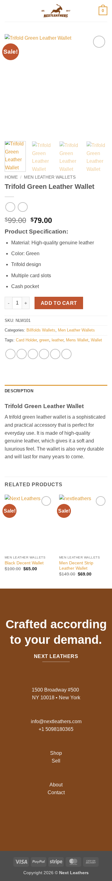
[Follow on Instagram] (51, 817)
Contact (56, 792)
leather (57, 340)
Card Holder (26, 340)
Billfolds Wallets (40, 330)
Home (11, 177)
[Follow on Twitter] (61, 817)
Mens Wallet (77, 340)
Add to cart (59, 303)
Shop (56, 753)
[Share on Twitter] (33, 354)
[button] (8, 10)
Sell (56, 760)
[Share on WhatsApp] (10, 354)
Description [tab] (19, 391)
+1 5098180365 (56, 729)
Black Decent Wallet (24, 563)
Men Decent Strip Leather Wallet (76, 566)
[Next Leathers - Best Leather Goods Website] (56, 11)
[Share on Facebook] (21, 354)
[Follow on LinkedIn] (71, 817)
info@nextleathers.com (56, 721)
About (56, 784)
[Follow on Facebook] (41, 817)
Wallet (96, 340)
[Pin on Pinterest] (55, 354)
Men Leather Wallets (50, 177)
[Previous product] (22, 207)
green (44, 340)
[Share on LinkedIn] (66, 354)
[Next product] (10, 207)
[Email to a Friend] (44, 354)
